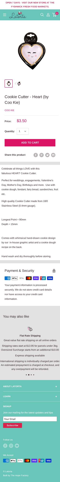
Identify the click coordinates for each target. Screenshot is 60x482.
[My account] (48, 14)
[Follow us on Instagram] (11, 445)
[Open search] (42, 14)
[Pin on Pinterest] (41, 155)
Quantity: (10, 131)
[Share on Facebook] (36, 155)
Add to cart (30, 142)
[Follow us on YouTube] (17, 445)
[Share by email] (53, 155)
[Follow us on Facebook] (5, 445)
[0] (54, 15)
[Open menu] (4, 15)
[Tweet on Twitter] (47, 155)
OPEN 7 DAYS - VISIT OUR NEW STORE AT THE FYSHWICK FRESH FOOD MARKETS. (30, 4)
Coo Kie (9, 110)
